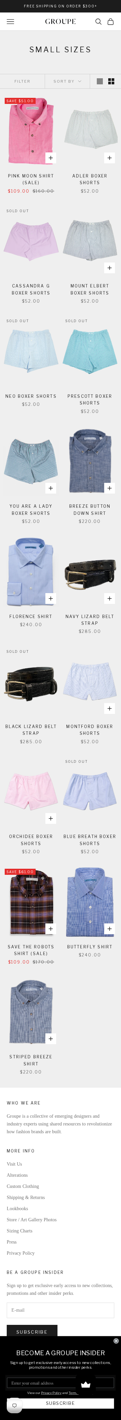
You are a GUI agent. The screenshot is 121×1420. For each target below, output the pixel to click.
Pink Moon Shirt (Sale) (31, 179)
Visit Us (14, 1164)
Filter (22, 81)
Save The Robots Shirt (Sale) (31, 950)
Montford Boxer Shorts (89, 730)
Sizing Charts (19, 1230)
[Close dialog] (116, 1341)
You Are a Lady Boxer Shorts (30, 510)
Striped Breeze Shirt (30, 1060)
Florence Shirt (30, 616)
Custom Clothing (23, 1186)
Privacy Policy (21, 1253)
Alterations (17, 1175)
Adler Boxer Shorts (90, 179)
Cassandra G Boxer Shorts (31, 289)
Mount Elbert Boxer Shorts (90, 289)
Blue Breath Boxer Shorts (90, 840)
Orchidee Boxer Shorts (31, 840)
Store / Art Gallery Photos (31, 1219)
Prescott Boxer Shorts (90, 400)
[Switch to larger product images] (100, 81)
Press (11, 1242)
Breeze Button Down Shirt (90, 510)
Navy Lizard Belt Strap (90, 620)
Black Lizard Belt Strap (31, 730)
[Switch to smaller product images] (111, 81)
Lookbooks (17, 1208)
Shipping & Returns (26, 1197)
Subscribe (32, 1332)
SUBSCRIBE (60, 1403)
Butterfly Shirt (90, 946)
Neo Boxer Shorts (31, 396)
